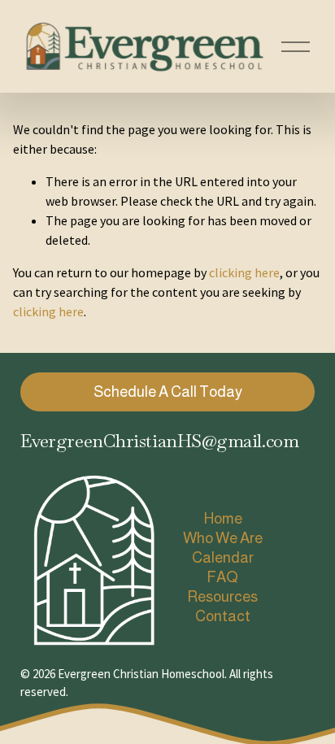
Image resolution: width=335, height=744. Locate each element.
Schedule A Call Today (168, 391)
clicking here (244, 272)
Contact (222, 615)
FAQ (222, 576)
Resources (222, 596)
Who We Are (223, 537)
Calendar (223, 557)
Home (222, 518)
